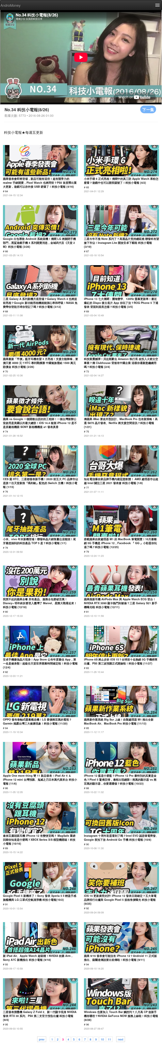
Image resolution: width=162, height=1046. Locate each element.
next (120, 1039)
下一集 (148, 109)
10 (102, 1039)
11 (109, 1039)
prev (41, 1039)
